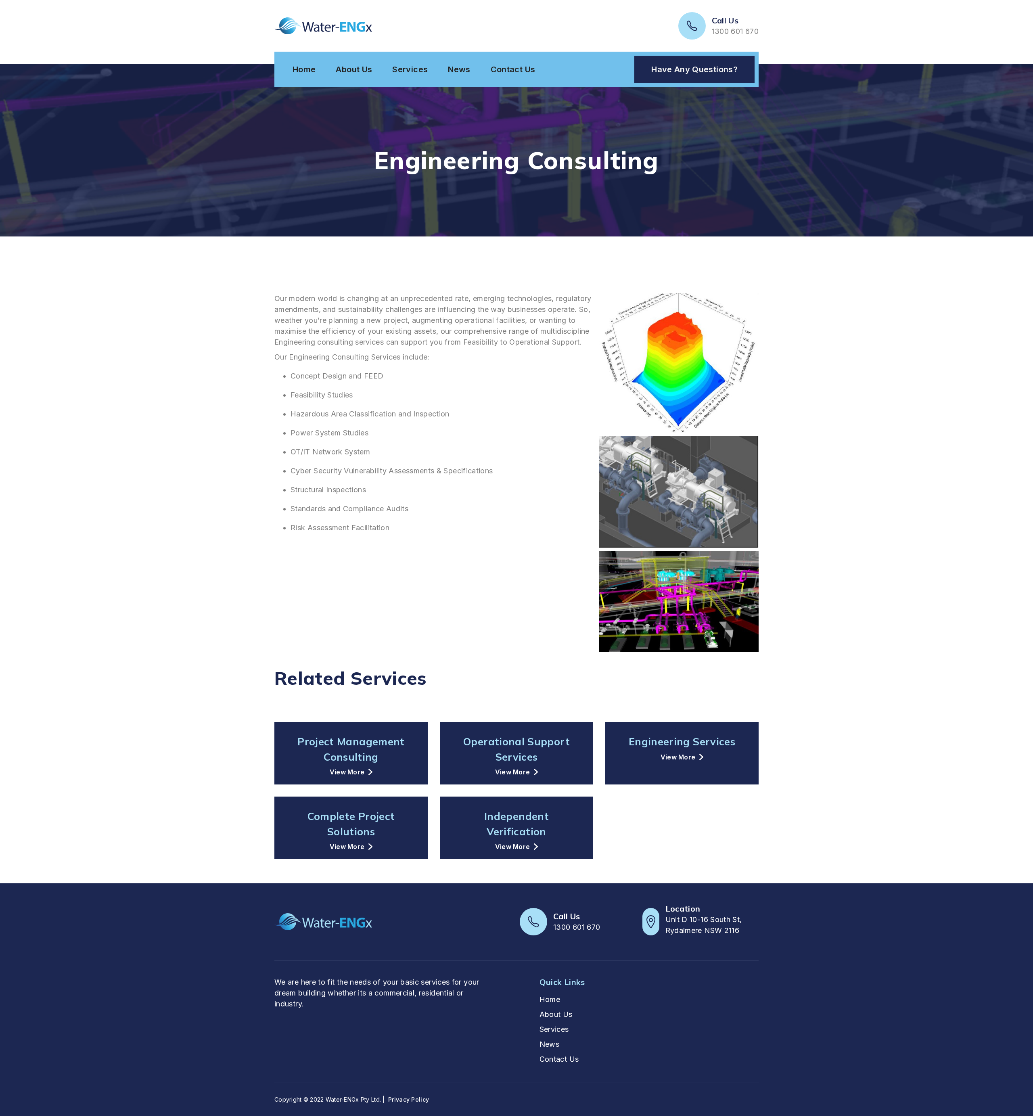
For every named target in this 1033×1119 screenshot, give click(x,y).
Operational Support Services (516, 749)
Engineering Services (682, 741)
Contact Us (513, 69)
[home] (323, 25)
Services (410, 69)
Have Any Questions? (694, 69)
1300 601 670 (735, 31)
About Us (354, 69)
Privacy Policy (408, 1099)
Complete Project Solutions (351, 824)
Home (304, 69)
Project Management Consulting (350, 749)
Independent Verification (516, 824)
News (459, 69)
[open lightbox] (679, 364)
